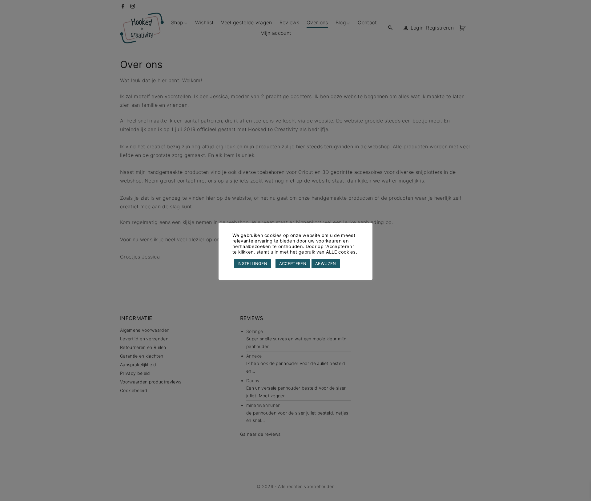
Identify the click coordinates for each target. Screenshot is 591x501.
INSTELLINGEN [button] (252, 263)
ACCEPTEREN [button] (292, 263)
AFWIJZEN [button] (325, 263)
